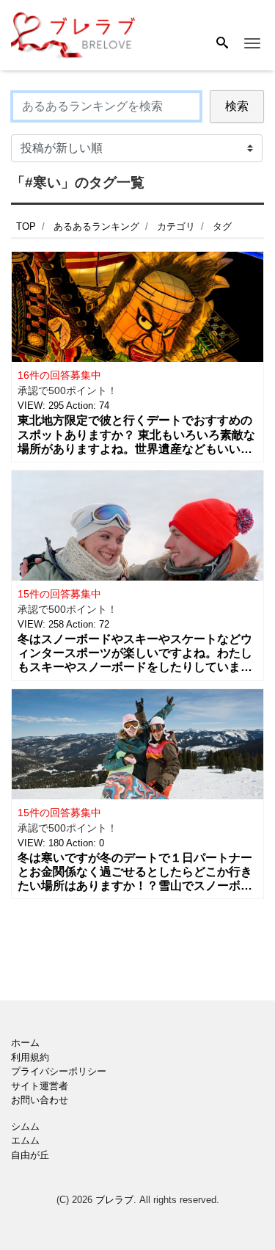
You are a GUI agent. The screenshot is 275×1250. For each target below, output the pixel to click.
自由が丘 (30, 1154)
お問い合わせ (39, 1099)
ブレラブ (114, 1199)
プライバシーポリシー (58, 1071)
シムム (25, 1126)
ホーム (25, 1042)
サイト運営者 (39, 1085)
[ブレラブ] (74, 34)
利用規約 (30, 1057)
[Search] (222, 44)
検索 (237, 106)
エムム (25, 1140)
